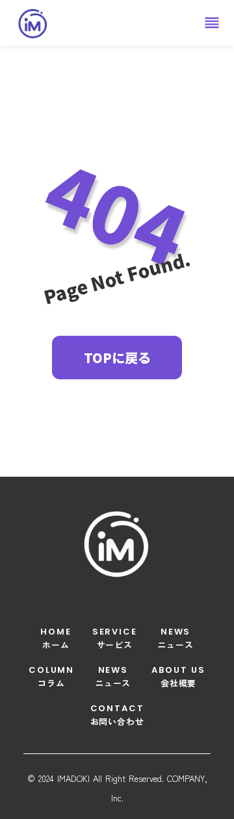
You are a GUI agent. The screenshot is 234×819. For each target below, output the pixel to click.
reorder (212, 23)
